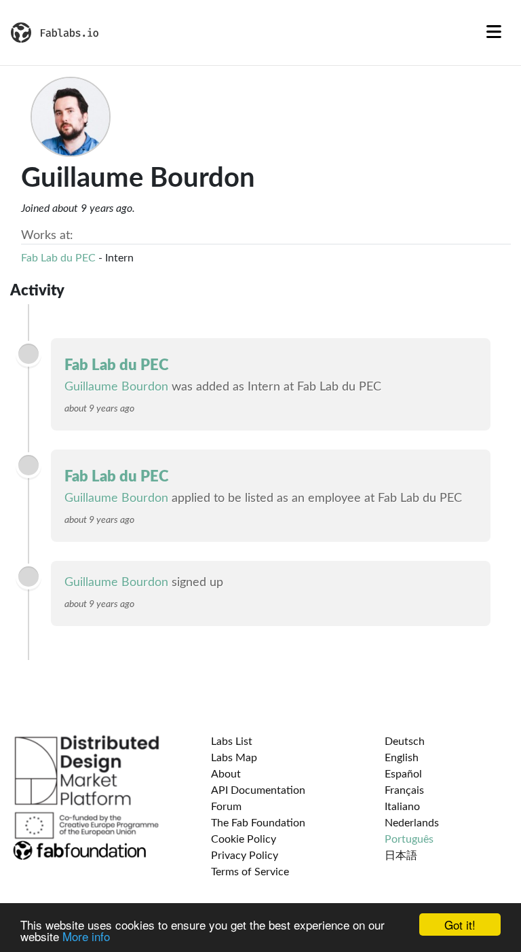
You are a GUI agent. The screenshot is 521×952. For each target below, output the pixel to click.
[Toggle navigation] (494, 32)
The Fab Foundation (258, 823)
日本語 (401, 855)
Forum (226, 806)
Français (404, 790)
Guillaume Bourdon (116, 387)
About (226, 774)
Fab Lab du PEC (58, 258)
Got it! (460, 924)
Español (403, 774)
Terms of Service (250, 871)
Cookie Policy (243, 839)
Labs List (231, 741)
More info (86, 936)
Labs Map (234, 757)
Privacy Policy (244, 855)
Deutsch (405, 741)
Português (409, 839)
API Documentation (258, 790)
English (402, 757)
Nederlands (412, 823)
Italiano (402, 806)
